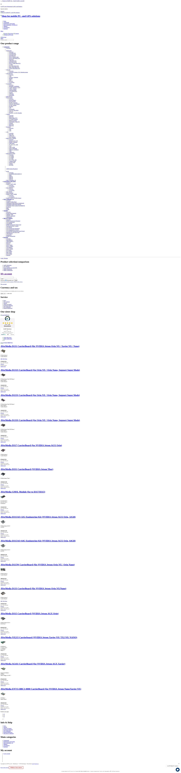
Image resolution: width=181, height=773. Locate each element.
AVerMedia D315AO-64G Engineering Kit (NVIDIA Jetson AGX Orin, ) (38, 540)
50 (4, 716)
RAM (7, 171)
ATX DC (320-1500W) (14, 104)
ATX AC (11, 111)
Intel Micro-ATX (13, 62)
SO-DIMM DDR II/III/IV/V (15, 174)
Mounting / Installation (14, 86)
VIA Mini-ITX (12, 53)
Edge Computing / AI (11, 180)
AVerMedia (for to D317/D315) (23, 491)
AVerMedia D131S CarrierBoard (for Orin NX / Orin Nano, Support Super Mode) (40, 370)
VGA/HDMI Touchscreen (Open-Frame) (15, 231)
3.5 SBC (11, 64)
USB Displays (9, 233)
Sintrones (8, 255)
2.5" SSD (11, 158)
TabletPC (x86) (9, 214)
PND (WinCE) (9, 188)
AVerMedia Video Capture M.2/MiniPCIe (15, 205)
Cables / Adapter (12, 88)
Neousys (8, 243)
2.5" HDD (11, 157)
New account (4, 284)
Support (5, 303)
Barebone (5, 28)
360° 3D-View (4, 359)
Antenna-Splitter (12, 90)
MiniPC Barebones (7, 269)
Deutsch (2, 11)
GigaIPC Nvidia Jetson (11, 201)
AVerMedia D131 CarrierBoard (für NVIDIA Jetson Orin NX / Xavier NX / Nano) (40, 346)
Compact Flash (12, 161)
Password (3, 280)
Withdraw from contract (16, 767)
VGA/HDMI (9, 223)
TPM (10, 151)
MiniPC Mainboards (8, 270)
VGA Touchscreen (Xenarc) (12, 229)
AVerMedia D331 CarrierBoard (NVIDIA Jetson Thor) (27, 469)
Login (2, 278)
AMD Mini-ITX (12, 60)
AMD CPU (11, 135)
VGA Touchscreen (10, 222)
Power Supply (9, 97)
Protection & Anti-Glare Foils (12, 232)
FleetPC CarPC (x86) (11, 184)
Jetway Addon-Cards (13, 57)
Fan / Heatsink (12, 137)
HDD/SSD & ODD (10, 153)
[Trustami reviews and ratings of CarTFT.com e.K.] (7, 335)
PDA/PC (11, 81)
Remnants (8, 127)
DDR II (11, 176)
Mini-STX (11, 125)
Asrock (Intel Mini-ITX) (14, 68)
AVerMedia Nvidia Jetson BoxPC (13, 204)
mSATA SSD (12, 162)
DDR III (11, 177)
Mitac (7, 208)
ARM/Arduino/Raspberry (12, 168)
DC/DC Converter (13, 102)
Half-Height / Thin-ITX (14, 121)
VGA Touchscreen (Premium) (13, 228)
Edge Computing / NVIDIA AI (10, 25)
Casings (8, 114)
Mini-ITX (11, 116)
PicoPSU (11, 106)
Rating (5, 342)
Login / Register (4, 258)
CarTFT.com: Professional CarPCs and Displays (11, 6)
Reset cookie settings (5, 767)
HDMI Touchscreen (10, 236)
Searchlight (11, 95)
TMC (10, 80)
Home (4, 21)
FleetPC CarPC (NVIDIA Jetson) (13, 198)
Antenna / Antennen (13, 77)
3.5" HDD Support (13, 119)
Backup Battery (12, 100)
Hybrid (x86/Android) (11, 213)
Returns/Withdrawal (7, 308)
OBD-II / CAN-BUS (14, 149)
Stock (9, 342)
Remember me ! (10, 280)
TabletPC (5, 26)
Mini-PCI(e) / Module (11, 138)
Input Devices (9, 96)
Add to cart (3, 366)
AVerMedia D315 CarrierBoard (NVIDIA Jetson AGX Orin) (30, 613)
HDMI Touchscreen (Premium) (13, 221)
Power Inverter (12, 101)
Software (8, 69)
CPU (10, 130)
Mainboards (9, 50)
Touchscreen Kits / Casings (12, 226)
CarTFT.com (10, 34)
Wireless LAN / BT (13, 141)
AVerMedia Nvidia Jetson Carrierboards (15, 203)
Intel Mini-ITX (12, 55)
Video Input (11, 143)
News (4, 300)
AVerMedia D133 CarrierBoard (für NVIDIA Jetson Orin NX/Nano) (33, 588)
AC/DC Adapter (12, 105)
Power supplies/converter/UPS (10, 267)
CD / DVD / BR (12, 160)
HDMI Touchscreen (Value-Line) (13, 224)
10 (4, 714)
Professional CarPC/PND (9, 23)
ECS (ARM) (9, 254)
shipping (2, 364)
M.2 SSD (11, 165)
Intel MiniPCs (9, 240)
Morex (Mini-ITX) (13, 118)
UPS (10, 107)
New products (6, 301)
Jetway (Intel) (9, 245)
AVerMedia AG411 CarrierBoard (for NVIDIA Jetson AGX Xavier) (33, 663)
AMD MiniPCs (9, 241)
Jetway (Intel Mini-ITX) (14, 58)
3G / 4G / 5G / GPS (13, 144)
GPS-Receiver (9, 73)
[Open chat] (178, 770)
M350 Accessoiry (13, 120)
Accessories (11, 82)
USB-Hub (11, 93)
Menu (2, 31)
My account (6, 273)
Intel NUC (11, 59)
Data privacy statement (8, 733)
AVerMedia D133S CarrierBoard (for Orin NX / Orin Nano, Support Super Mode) (40, 420)
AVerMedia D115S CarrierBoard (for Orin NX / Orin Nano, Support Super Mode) (40, 395)
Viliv (10, 129)
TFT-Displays (6, 27)
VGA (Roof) (9, 227)
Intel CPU (11, 134)
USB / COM (12, 147)
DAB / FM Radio (13, 148)
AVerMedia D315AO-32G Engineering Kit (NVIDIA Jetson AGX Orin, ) (38, 517)
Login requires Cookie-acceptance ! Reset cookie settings (12, 281)
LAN (10, 146)
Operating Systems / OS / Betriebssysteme (18, 72)
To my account (6, 753)
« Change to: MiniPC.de (12, 0)
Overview (8, 48)
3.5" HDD (11, 156)
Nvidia (7, 209)
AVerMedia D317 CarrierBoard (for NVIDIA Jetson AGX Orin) (31, 445)
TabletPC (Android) (10, 215)
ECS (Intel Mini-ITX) (14, 66)
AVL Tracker (9, 191)
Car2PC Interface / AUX (14, 87)
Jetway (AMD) (9, 246)
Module (11, 78)
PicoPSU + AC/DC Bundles (15, 113)
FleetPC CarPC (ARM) (11, 194)
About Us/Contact (7, 304)
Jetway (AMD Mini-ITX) (15, 63)
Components (6, 22)
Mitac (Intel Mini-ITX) (14, 67)
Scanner (11, 92)
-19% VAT (9, 293)
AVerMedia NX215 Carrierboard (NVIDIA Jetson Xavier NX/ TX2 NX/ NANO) (39, 637)
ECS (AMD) (9, 251)
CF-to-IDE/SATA (13, 91)
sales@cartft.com (35, 763)
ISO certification (7, 306)
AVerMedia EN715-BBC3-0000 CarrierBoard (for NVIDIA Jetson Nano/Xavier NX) (41, 689)
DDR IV (11, 179)
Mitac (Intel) (9, 252)
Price (11, 342)
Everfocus (8, 207)
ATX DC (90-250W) (13, 110)
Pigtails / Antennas (13, 142)
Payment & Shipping (8, 305)
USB (10, 76)
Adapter (11, 163)
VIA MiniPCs (9, 247)
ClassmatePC (9, 217)
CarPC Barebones (7, 265)
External (11, 123)
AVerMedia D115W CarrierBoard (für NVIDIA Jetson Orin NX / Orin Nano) (38, 564)
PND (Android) (9, 193)
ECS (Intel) (8, 250)
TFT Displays (6, 266)
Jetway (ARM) (9, 248)
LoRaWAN (11, 152)
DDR (10, 175)
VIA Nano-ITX (12, 54)
